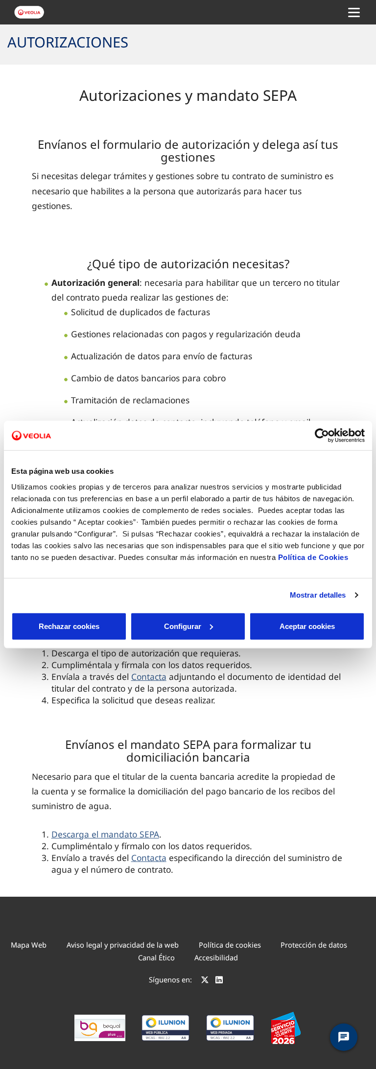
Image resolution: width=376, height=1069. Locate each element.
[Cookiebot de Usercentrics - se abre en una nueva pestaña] (322, 435)
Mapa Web (29, 945)
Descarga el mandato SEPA (105, 834)
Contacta (148, 676)
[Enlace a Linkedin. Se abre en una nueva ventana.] (219, 981)
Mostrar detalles (318, 595)
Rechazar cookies (69, 626)
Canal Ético (156, 957)
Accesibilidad (216, 957)
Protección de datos (314, 945)
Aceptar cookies (307, 626)
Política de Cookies (313, 557)
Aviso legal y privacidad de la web (123, 945)
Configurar (182, 626)
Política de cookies (230, 945)
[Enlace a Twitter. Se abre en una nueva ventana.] (205, 981)
